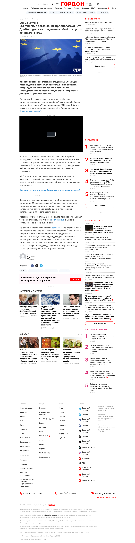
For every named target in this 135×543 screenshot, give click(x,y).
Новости (24, 8)
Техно (22, 433)
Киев (61, 408)
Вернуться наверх (104, 497)
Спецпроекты (44, 457)
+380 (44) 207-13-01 (32, 493)
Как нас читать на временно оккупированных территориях (27, 482)
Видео (41, 444)
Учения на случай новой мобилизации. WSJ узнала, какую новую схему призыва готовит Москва (98, 267)
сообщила (57, 228)
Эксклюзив (103, 8)
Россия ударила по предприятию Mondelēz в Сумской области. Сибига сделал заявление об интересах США (100, 307)
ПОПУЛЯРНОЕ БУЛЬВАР (96, 329)
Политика (34, 316)
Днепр (61, 429)
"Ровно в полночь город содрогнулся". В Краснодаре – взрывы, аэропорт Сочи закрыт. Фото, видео (99, 229)
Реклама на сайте (26, 468)
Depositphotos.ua (51, 515)
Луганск (62, 438)
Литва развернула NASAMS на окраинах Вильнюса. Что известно (98, 239)
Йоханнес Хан (64, 271)
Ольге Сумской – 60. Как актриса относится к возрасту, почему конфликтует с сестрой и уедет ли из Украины (102, 374)
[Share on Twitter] (36, 265)
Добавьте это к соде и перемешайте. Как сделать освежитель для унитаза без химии (101, 387)
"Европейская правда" (30, 111)
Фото (41, 440)
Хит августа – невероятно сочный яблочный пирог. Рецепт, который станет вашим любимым (102, 348)
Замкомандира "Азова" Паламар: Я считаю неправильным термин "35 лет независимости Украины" (102, 196)
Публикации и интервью (41, 8)
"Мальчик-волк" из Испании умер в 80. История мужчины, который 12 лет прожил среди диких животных (101, 148)
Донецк (62, 421)
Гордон (21, 19)
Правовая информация (25, 474)
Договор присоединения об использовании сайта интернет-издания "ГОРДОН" (106, 428)
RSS (83, 463)
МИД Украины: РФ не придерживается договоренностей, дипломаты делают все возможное (72, 311)
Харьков (62, 425)
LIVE (93, 8)
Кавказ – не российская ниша (99, 22)
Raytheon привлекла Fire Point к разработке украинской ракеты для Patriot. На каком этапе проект (99, 317)
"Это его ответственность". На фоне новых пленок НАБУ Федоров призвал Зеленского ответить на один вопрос (102, 183)
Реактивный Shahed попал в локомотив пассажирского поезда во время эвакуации (101, 171)
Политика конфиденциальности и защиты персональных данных (106, 418)
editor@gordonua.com (105, 493)
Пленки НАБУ (103, 13)
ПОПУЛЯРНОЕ (91, 140)
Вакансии (23, 460)
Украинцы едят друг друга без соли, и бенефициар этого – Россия (100, 30)
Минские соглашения (35, 271)
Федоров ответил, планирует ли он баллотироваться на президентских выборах (101, 160)
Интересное (24, 450)
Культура (23, 429)
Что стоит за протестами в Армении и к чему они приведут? (49, 190)
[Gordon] (72, 4)
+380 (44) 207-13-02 (68, 493)
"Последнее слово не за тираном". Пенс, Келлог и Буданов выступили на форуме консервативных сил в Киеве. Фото (99, 287)
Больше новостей (100, 323)
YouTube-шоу (44, 453)
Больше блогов (100, 66)
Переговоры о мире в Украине (61, 13)
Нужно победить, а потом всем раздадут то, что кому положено (100, 59)
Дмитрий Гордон (86, 409)
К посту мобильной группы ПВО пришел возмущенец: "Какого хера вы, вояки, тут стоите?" (100, 39)
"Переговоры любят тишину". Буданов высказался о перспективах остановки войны (100, 247)
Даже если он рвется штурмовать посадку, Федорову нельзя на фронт (97, 49)
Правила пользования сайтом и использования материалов (106, 408)
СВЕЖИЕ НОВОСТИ (94, 220)
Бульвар (85, 8)
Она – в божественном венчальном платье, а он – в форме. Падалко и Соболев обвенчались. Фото (100, 361)
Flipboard (86, 459)
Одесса (62, 416)
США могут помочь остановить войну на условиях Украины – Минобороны (99, 276)
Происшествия (25, 442)
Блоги (76, 8)
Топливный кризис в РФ (36, 13)
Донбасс (23, 271)
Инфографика (25, 446)
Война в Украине (32, 19)
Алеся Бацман (88, 448)
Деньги (22, 416)
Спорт (22, 425)
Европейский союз (51, 271)
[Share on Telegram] (41, 265)
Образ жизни (25, 438)
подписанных (57, 220)
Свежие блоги (92, 19)
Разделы (42, 404)
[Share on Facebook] (32, 265)
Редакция (23, 464)
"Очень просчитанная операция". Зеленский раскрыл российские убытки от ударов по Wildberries (98, 298)
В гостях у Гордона (63, 8)
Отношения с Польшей (86, 13)
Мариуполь (63, 433)
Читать (75, 279)
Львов (61, 412)
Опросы (42, 449)
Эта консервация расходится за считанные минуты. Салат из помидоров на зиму (50, 354)
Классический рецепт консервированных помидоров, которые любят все (102, 337)
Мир (21, 421)
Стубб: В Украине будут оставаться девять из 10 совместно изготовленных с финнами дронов (99, 256)
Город (61, 404)
